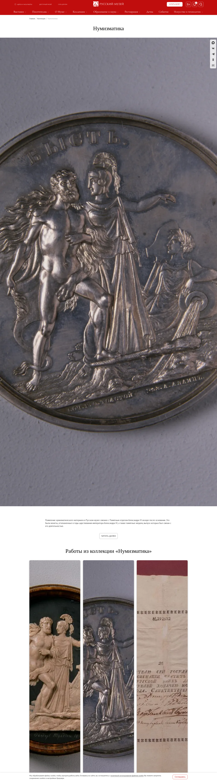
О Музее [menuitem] (61, 11)
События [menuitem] (163, 11)
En (188, 4)
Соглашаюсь (180, 777)
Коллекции (41, 19)
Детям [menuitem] (149, 11)
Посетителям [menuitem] (40, 11)
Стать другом (62, 4)
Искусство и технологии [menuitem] (188, 11)
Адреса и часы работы (24, 4)
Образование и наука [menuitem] (106, 11)
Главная (32, 19)
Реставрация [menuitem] (133, 11)
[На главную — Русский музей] (108, 4)
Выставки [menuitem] (20, 11)
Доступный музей (45, 4)
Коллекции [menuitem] (80, 11)
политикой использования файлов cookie (127, 775)
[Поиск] (200, 4)
